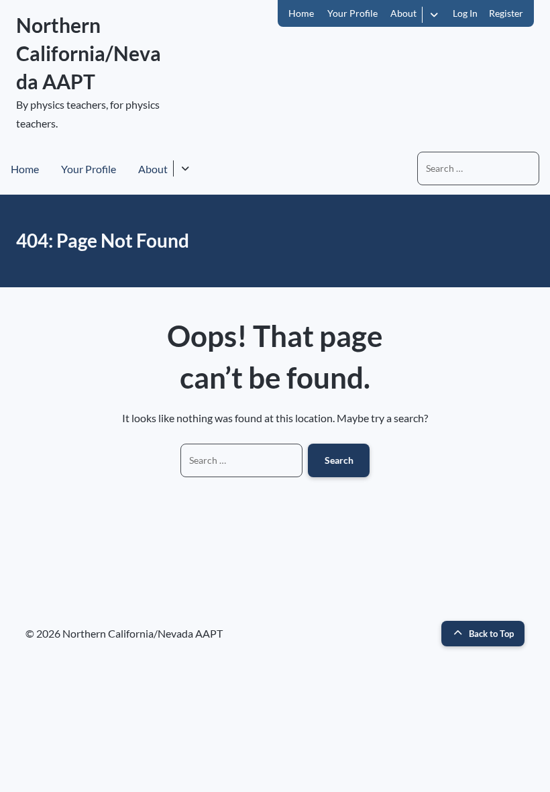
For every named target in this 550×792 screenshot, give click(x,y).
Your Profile (352, 13)
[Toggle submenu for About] (433, 15)
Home (301, 13)
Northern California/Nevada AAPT (88, 53)
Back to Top (491, 633)
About (403, 13)
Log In (465, 13)
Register (506, 13)
